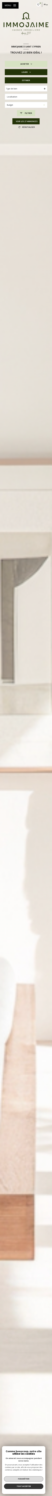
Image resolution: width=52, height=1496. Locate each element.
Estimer (26, 80)
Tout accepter (24, 1486)
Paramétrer (23, 1479)
